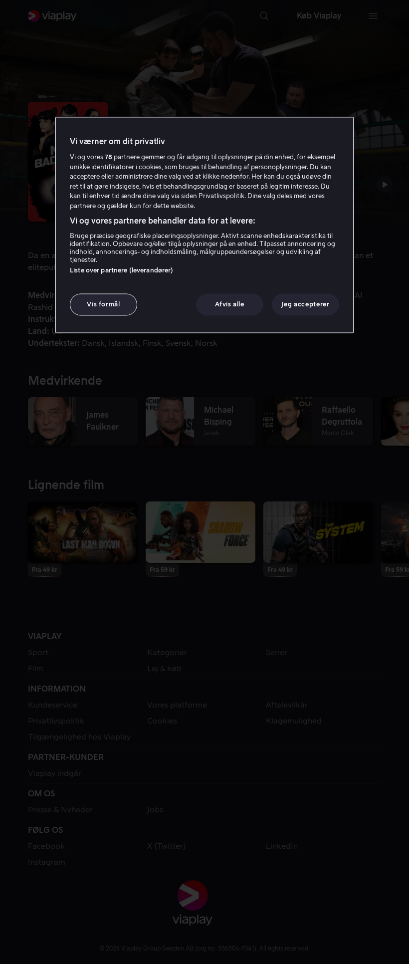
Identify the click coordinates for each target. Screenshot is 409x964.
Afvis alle (229, 304)
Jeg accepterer (305, 304)
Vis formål (103, 304)
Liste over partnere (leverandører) (121, 270)
